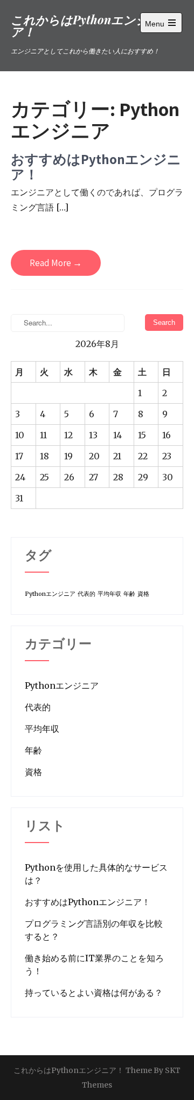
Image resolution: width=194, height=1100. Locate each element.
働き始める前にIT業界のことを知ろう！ (94, 964)
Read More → (56, 263)
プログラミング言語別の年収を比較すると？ (94, 930)
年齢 (129, 593)
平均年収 (109, 593)
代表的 (86, 593)
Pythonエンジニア (50, 593)
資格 (143, 593)
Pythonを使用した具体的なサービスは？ (96, 874)
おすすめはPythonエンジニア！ (96, 166)
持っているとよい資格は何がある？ (94, 992)
